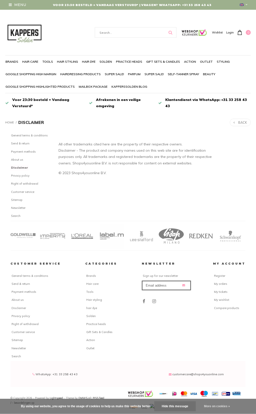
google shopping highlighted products (40, 86)
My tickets (221, 292)
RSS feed (98, 398)
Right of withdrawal (24, 183)
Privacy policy (20, 175)
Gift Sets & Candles (163, 61)
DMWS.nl (85, 398)
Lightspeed (56, 398)
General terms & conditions (29, 135)
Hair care (30, 61)
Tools (47, 61)
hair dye (89, 61)
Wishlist (217, 32)
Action (190, 61)
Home (9, 122)
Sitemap (16, 200)
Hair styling (67, 61)
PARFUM (134, 74)
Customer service (22, 192)
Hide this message (175, 406)
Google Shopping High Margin (31, 74)
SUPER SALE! (114, 74)
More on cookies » (217, 406)
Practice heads (129, 61)
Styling (223, 61)
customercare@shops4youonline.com (198, 374)
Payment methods (23, 151)
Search (15, 216)
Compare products (226, 308)
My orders (220, 284)
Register (219, 276)
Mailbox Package (93, 86)
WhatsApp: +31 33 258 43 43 (56, 374)
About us (17, 159)
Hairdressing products (80, 74)
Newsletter (18, 208)
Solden (106, 61)
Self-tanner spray (183, 74)
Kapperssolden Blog (129, 86)
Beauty (209, 74)
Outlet (206, 61)
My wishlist (221, 300)
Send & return (20, 143)
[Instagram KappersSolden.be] (154, 301)
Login (230, 32)
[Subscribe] (183, 285)
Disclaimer (31, 122)
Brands (12, 61)
